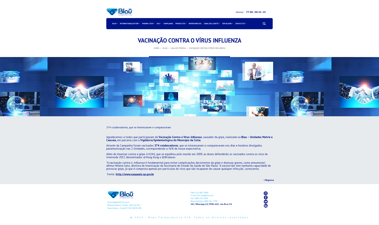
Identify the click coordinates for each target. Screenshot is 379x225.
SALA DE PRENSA (178, 48)
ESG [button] (158, 24)
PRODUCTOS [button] (180, 24)
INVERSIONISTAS (195, 24)
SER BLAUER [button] (227, 24)
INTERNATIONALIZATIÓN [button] (129, 24)
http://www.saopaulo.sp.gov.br (135, 174)
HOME (156, 48)
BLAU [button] (114, 24)
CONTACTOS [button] (240, 24)
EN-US (258, 12)
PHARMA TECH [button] (147, 24)
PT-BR (249, 12)
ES (264, 12)
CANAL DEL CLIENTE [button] (211, 24)
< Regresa (269, 179)
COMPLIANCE (168, 24)
